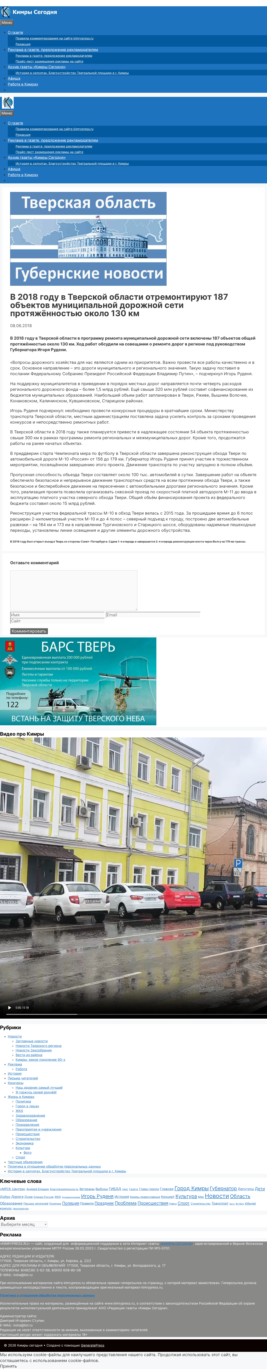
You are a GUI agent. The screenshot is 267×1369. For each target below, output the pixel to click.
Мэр (201, 1197)
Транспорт (219, 1203)
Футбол (240, 1203)
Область (240, 1196)
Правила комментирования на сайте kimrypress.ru (54, 38)
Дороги (17, 1197)
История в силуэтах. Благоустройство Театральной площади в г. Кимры (72, 73)
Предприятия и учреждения (39, 1129)
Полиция (70, 1203)
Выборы (102, 1189)
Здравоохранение (30, 1115)
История (15, 1073)
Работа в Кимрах (23, 84)
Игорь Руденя (97, 1196)
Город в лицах (27, 1106)
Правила (87, 1203)
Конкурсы (15, 1083)
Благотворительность (64, 1189)
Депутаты (246, 1189)
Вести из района (29, 1055)
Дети (260, 1188)
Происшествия (28, 1134)
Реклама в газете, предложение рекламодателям (53, 49)
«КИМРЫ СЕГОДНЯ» (176, 1244)
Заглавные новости (32, 1041)
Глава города (149, 1189)
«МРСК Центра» (12, 1189)
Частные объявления (25, 1162)
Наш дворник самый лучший (39, 1088)
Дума (28, 1197)
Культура (23, 1148)
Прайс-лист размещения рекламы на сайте (49, 61)
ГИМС (125, 1189)
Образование (26, 1120)
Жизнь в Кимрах (21, 1097)
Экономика (25, 1143)
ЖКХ (19, 1111)
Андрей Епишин (37, 1189)
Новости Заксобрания (34, 1050)
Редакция (23, 44)
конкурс (6, 1208)
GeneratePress (92, 1345)
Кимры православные (145, 1197)
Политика (23, 1101)
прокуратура (21, 1208)
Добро (5, 1197)
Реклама (15, 1064)
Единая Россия (44, 1197)
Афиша (14, 78)
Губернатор (223, 1188)
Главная (167, 1189)
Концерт (168, 1197)
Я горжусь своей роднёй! (36, 1092)
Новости (15, 1036)
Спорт (20, 1157)
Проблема (126, 1203)
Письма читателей (23, 1078)
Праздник (104, 1203)
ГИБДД (115, 1189)
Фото (27, 1153)
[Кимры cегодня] (29, 16)
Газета (133, 1189)
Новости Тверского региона (39, 1046)
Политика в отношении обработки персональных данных (54, 1166)
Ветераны (87, 1189)
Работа (21, 1069)
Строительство (28, 1139)
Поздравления (27, 1125)
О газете (15, 32)
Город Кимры (192, 1188)
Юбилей (250, 1203)
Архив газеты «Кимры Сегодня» (37, 67)
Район (173, 1203)
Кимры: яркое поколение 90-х (40, 1060)
